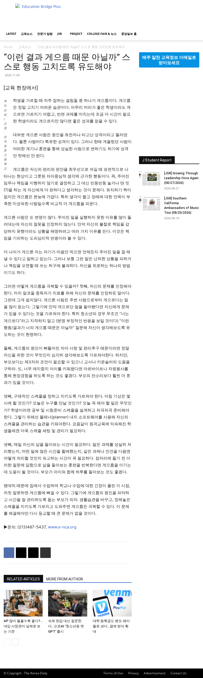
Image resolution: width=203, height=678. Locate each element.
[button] (193, 33)
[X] (21, 552)
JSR (59, 34)
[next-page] (15, 642)
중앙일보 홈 (129, 34)
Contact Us (178, 673)
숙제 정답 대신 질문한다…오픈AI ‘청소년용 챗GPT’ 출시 (66, 626)
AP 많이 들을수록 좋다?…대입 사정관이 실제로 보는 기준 (23, 626)
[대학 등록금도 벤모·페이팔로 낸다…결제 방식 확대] (112, 603)
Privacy (133, 673)
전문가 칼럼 (45, 34)
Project (76, 34)
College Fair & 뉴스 (102, 34)
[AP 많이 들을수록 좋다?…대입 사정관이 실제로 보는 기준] (23, 603)
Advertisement (154, 673)
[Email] (33, 552)
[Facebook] (9, 552)
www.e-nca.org (62, 526)
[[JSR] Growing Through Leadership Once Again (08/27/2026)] (149, 178)
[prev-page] (7, 642)
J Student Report (157, 160)
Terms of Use (113, 673)
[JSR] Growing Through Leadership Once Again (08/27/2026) (181, 178)
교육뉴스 (27, 34)
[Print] (45, 552)
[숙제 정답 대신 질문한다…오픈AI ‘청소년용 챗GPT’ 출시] (67, 603)
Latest (11, 34)
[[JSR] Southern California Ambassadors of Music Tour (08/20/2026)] (149, 203)
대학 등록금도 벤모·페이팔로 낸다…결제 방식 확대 (111, 626)
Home (8, 47)
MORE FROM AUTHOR (64, 579)
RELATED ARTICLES (23, 579)
